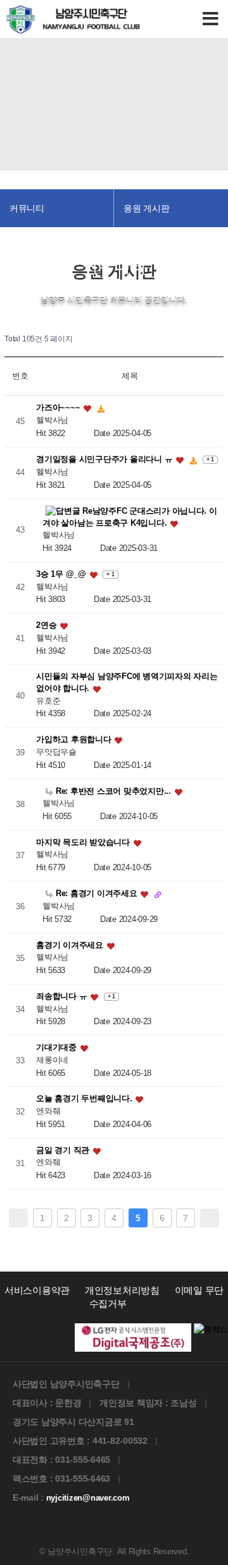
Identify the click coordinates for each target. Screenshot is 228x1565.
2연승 (47, 625)
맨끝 (209, 1217)
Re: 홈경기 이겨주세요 (96, 893)
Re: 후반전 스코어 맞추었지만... (113, 791)
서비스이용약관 (37, 1290)
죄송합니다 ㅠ (62, 996)
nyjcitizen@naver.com (88, 1498)
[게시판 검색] (217, 339)
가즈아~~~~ (59, 408)
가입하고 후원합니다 (74, 740)
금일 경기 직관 (64, 1150)
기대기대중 (57, 1048)
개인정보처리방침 (122, 1290)
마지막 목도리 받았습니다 (84, 842)
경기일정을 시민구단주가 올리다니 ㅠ (105, 459)
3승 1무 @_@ (62, 574)
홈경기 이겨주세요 (70, 945)
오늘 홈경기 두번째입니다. (85, 1099)
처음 (18, 1217)
